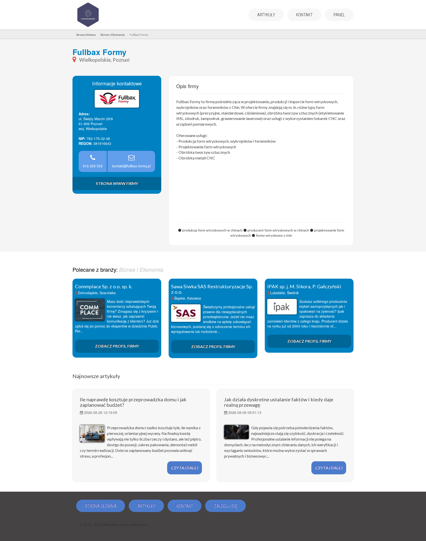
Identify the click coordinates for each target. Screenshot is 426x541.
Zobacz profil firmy (117, 346)
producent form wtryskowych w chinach (278, 230)
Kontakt (304, 14)
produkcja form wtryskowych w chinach (212, 230)
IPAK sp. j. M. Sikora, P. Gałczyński (304, 286)
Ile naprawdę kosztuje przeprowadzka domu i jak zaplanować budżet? (133, 402)
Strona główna (100, 505)
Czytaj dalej (184, 467)
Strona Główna (86, 35)
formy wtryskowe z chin (274, 235)
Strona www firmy (117, 183)
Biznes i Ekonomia (113, 35)
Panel (339, 14)
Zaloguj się (225, 505)
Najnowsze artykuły (96, 376)
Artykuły (266, 14)
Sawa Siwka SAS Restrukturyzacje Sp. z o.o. (212, 289)
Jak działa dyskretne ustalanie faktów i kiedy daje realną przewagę (278, 402)
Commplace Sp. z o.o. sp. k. (103, 286)
